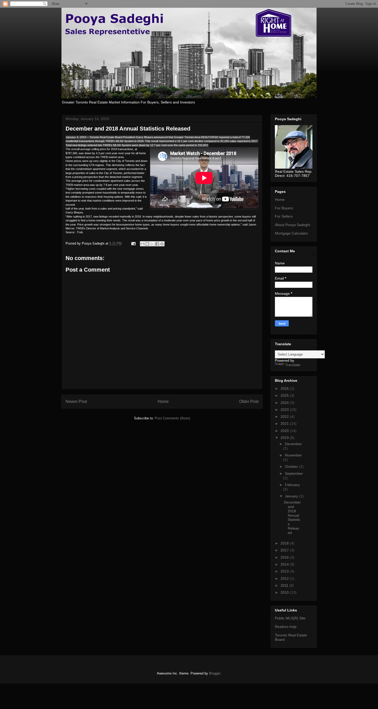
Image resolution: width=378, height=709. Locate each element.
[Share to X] (152, 243)
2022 (285, 416)
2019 (285, 438)
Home (163, 401)
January (292, 496)
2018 (285, 543)
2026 (285, 388)
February (292, 485)
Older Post (248, 401)
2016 (285, 557)
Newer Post (76, 401)
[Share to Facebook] (157, 243)
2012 (285, 578)
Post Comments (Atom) (172, 418)
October (292, 466)
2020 (285, 431)
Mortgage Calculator (291, 233)
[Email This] (142, 243)
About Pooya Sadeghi (292, 225)
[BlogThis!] (147, 243)
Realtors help (285, 627)
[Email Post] (133, 243)
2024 (285, 403)
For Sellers (284, 216)
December (293, 444)
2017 (285, 550)
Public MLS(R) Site (290, 618)
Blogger (214, 673)
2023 (285, 410)
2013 (285, 571)
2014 (285, 564)
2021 (285, 423)
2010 (285, 592)
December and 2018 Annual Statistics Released (292, 517)
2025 (285, 395)
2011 (285, 585)
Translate (292, 365)
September (294, 473)
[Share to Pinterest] (162, 243)
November (293, 455)
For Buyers (284, 208)
